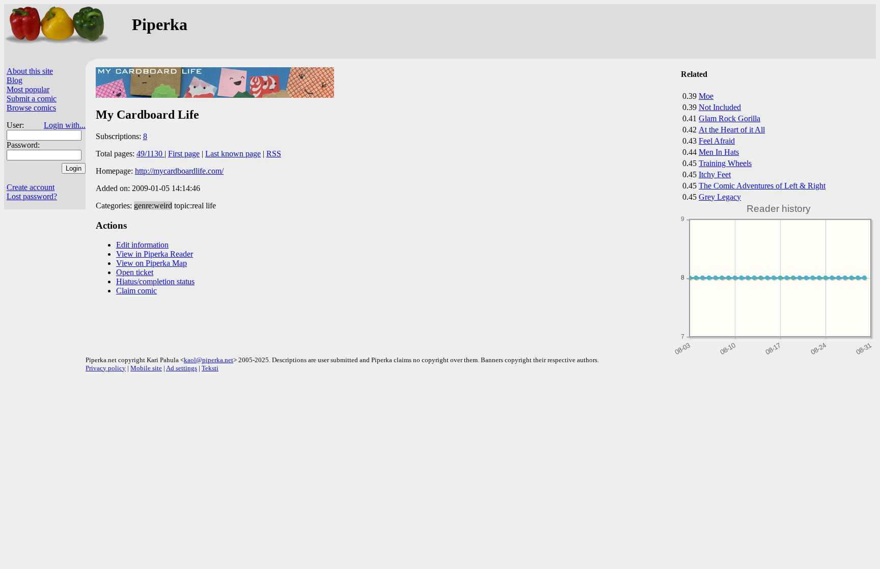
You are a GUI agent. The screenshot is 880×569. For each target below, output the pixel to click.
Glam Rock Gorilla (729, 118)
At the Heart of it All (732, 129)
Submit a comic (32, 98)
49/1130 (150, 153)
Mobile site (146, 368)
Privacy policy (106, 368)
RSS (273, 153)
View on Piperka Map (151, 263)
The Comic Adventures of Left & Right (762, 185)
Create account (30, 187)
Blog (14, 80)
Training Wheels (725, 163)
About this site (30, 71)
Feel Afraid (717, 141)
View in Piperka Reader (154, 254)
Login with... (65, 125)
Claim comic (136, 290)
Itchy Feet (715, 174)
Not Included (720, 107)
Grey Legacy (720, 197)
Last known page (233, 153)
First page (184, 153)
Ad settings (181, 368)
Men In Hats (719, 152)
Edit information (142, 244)
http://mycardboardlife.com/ (179, 171)
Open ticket (134, 272)
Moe (706, 96)
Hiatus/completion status (155, 281)
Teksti (210, 368)
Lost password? (32, 196)
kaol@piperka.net (208, 360)
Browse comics (31, 107)
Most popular (28, 89)
